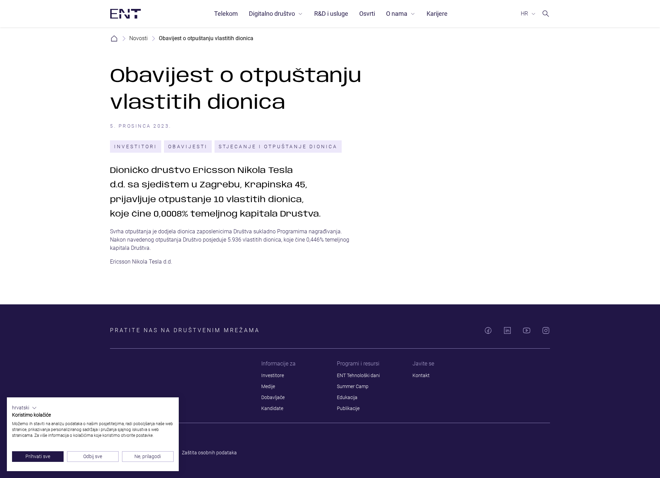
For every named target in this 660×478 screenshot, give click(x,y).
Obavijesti (188, 146)
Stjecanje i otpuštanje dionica (278, 146)
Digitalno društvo (272, 13)
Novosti (138, 38)
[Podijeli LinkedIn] (507, 330)
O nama (396, 13)
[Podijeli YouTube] (526, 330)
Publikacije (348, 408)
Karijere (437, 13)
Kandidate (272, 408)
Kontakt (421, 375)
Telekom (226, 13)
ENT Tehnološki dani (358, 375)
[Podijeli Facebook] (488, 330)
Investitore (272, 375)
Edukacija (347, 397)
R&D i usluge (331, 13)
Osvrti (367, 13)
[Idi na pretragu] (546, 13)
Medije (268, 386)
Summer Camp (352, 386)
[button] (24, 408)
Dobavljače (273, 397)
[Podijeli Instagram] (546, 330)
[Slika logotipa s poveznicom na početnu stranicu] (125, 14)
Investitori (135, 146)
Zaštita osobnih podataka (209, 452)
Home (114, 38)
